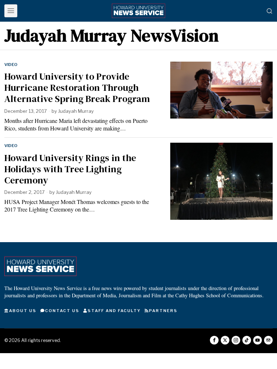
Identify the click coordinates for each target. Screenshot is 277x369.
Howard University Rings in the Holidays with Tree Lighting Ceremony (70, 169)
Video (10, 64)
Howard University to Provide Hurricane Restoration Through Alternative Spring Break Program (77, 88)
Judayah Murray (76, 111)
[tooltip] (214, 340)
